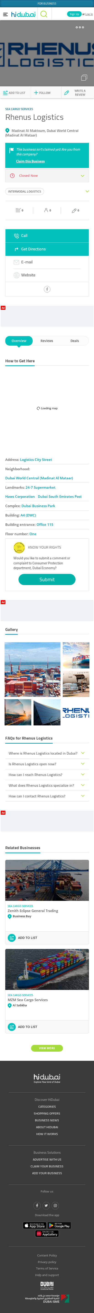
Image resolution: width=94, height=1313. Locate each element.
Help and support (47, 1275)
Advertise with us (47, 1159)
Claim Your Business (47, 1166)
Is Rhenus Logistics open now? (32, 763)
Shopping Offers (47, 1113)
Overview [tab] (19, 341)
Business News (47, 1120)
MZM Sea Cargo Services (28, 999)
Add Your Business (47, 1173)
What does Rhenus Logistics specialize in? (41, 785)
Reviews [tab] (47, 341)
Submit (47, 579)
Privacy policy (47, 1262)
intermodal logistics (24, 191)
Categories (47, 1107)
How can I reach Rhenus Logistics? (35, 774)
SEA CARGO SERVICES (20, 906)
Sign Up (74, 14)
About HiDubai (47, 1127)
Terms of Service (47, 1268)
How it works (47, 1134)
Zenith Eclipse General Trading (33, 910)
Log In (89, 14)
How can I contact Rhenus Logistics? (37, 796)
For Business (47, 3)
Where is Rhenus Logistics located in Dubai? (43, 753)
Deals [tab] (74, 341)
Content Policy (47, 1255)
